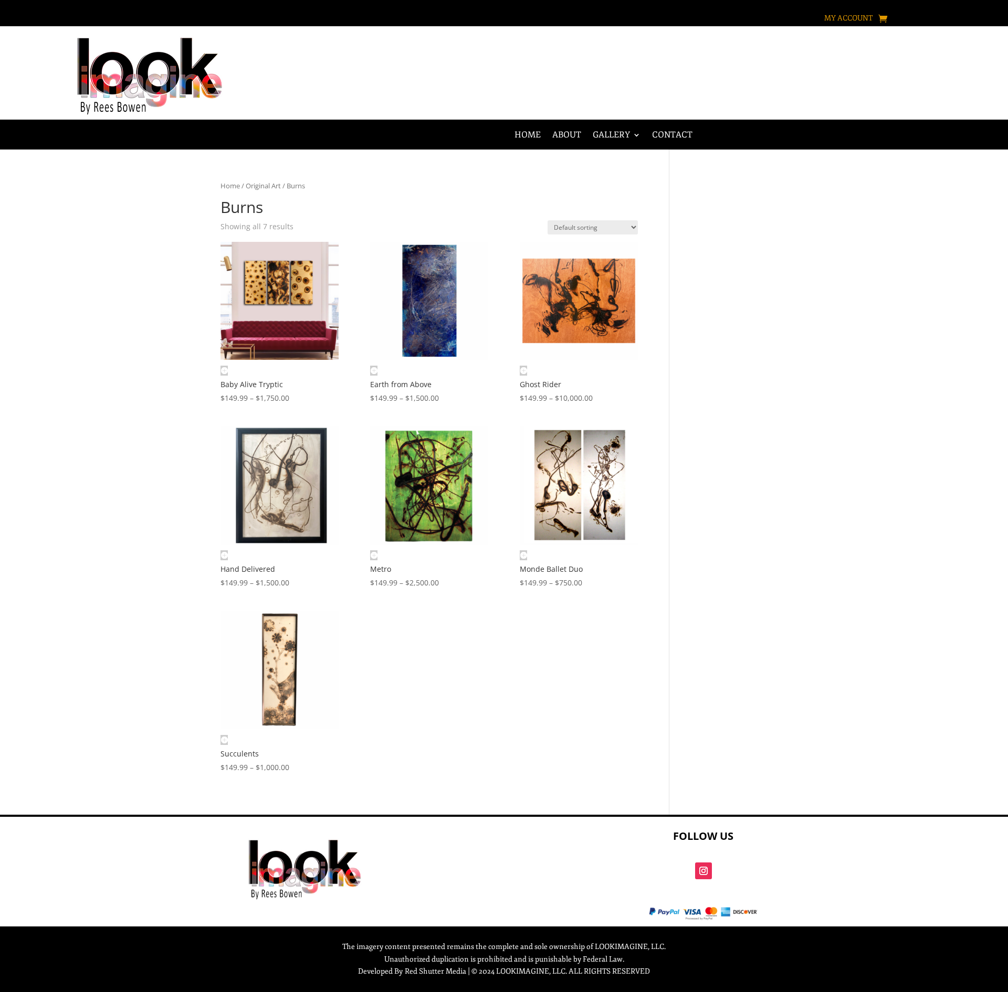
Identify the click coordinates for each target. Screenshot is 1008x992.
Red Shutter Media (435, 971)
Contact (672, 135)
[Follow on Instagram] (703, 870)
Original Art (263, 185)
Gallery (611, 135)
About (566, 135)
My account (848, 19)
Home (527, 135)
